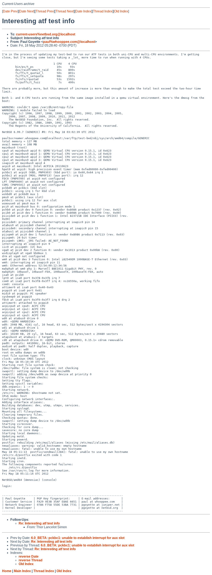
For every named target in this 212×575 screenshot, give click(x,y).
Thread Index (102, 11)
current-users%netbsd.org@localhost (45, 34)
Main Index (22, 571)
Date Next (26, 11)
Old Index (121, 11)
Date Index (83, 11)
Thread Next (64, 11)
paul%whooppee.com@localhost (69, 41)
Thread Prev (45, 11)
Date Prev (10, 11)
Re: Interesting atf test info (39, 523)
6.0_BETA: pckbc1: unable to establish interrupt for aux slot (77, 538)
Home (6, 571)
